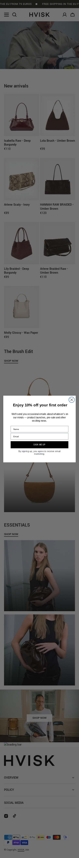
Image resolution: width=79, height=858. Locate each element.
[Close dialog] (72, 400)
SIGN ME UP (39, 444)
